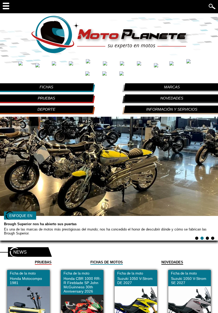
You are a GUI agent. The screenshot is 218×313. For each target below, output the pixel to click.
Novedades (171, 98)
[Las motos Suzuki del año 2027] (92, 75)
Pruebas (46, 98)
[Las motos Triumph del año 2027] (109, 75)
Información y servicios (171, 109)
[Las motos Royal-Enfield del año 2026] (193, 65)
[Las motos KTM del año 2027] (160, 65)
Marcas (172, 87)
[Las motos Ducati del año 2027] (76, 65)
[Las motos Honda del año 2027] (110, 65)
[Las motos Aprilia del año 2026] (25, 65)
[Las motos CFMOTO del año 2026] (59, 65)
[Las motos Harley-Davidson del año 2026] (93, 65)
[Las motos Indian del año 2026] (127, 65)
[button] (196, 238)
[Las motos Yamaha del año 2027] (126, 75)
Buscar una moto (167, 6)
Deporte (46, 109)
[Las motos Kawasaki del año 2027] (144, 65)
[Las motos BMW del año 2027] (42, 65)
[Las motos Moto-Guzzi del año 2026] (176, 65)
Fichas (46, 87)
